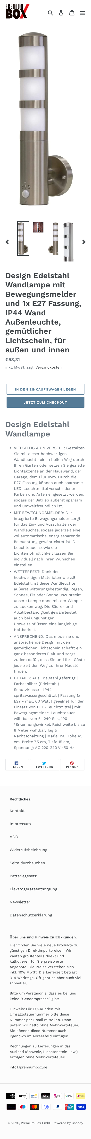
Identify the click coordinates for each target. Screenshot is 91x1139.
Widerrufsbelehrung (28, 850)
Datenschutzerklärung (31, 915)
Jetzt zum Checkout (45, 402)
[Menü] (82, 12)
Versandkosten (48, 367)
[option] (23, 238)
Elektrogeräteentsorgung (33, 889)
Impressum (20, 823)
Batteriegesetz (23, 876)
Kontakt (17, 810)
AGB (14, 836)
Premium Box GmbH (36, 1123)
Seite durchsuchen (27, 863)
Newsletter (20, 902)
